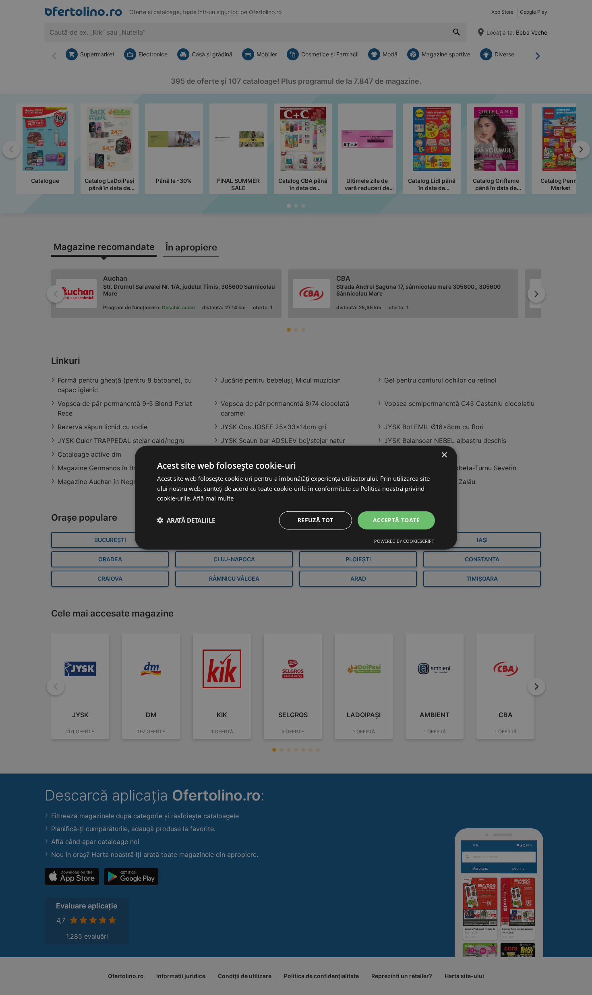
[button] (186, 520)
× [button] (444, 455)
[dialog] (296, 497)
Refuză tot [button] (315, 520)
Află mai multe (213, 498)
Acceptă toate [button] (396, 520)
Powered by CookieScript (404, 541)
